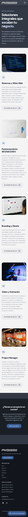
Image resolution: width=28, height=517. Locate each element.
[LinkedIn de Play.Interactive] (3, 503)
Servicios (4, 470)
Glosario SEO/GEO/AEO (7, 491)
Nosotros (4, 468)
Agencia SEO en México (7, 485)
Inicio (3, 466)
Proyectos (4, 472)
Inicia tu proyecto (14, 426)
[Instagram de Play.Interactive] (6, 503)
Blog (3, 475)
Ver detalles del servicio (10, 108)
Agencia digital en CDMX (7, 489)
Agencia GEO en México (7, 487)
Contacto (4, 477)
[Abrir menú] (24, 2)
